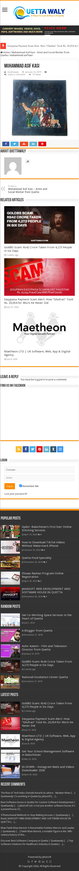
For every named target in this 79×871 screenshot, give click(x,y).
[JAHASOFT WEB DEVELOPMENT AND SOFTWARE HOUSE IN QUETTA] (10, 593)
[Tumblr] (53, 449)
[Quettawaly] (39, 13)
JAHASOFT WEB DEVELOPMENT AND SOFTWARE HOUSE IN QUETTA (46, 590)
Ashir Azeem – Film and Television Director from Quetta (44, 647)
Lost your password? (15, 493)
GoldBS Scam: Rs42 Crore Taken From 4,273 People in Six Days (47, 663)
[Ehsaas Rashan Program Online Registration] (10, 578)
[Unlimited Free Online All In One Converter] (39, 30)
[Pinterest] (39, 449)
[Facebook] (26, 449)
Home (6, 52)
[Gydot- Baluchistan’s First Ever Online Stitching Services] (10, 531)
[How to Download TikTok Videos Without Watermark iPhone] (10, 547)
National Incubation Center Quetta (45, 677)
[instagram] (60, 449)
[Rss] (19, 449)
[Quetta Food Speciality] (10, 562)
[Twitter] (33, 449)
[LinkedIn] (46, 449)
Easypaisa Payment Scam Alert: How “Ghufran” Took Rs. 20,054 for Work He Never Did (38, 301)
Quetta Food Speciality (36, 558)
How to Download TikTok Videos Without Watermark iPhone (43, 544)
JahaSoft (46, 856)
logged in (40, 379)
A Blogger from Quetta (37, 630)
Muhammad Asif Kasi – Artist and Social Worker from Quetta (27, 189)
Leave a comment (16, 74)
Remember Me (30, 486)
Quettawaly (13, 72)
